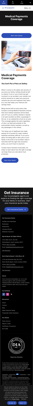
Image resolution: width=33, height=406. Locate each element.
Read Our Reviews (16, 357)
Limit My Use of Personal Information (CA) (20, 378)
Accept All (12, 403)
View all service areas (19, 370)
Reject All (23, 403)
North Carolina (7, 365)
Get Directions (6, 250)
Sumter (28, 368)
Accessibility (5, 374)
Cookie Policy (23, 374)
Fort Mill (13, 367)
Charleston (25, 365)
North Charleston (17, 368)
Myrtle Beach (9, 368)
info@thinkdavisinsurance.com (14, 247)
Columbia (4, 367)
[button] (30, 2)
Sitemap (10, 375)
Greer (23, 367)
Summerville (24, 368)
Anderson (20, 365)
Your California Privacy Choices (9, 377)
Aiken (16, 365)
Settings (23, 399)
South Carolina (25, 364)
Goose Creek (18, 367)
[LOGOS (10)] (16, 338)
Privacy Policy (12, 374)
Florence (9, 367)
